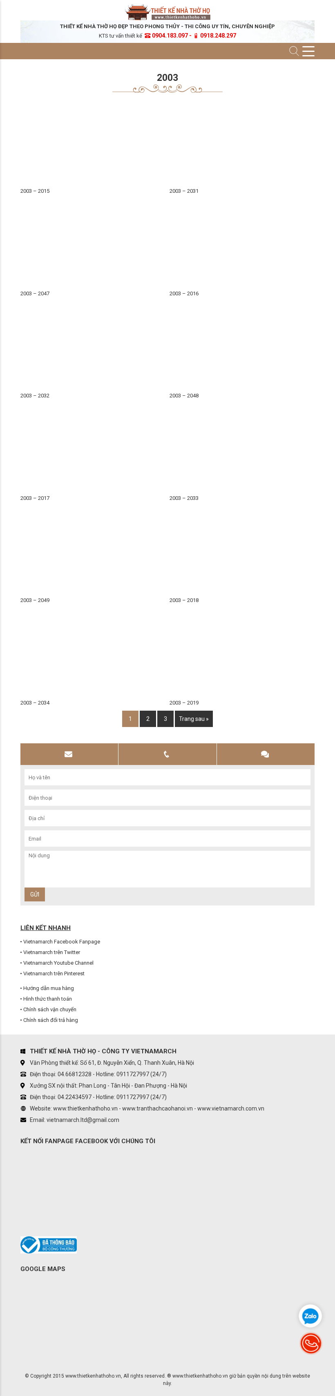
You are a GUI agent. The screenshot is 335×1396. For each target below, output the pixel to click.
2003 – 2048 (184, 395)
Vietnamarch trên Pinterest (54, 973)
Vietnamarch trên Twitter (51, 952)
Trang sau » (194, 719)
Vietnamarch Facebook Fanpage (61, 942)
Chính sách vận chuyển (49, 1009)
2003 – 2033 (184, 498)
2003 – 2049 (34, 600)
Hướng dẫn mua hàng (48, 988)
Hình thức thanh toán (47, 999)
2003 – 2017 (34, 498)
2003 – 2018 (184, 600)
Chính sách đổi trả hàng (50, 1020)
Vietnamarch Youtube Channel (58, 963)
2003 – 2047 (34, 293)
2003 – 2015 (34, 191)
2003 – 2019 (184, 703)
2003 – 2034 (34, 703)
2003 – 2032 (34, 395)
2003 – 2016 (184, 293)
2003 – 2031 (184, 191)
